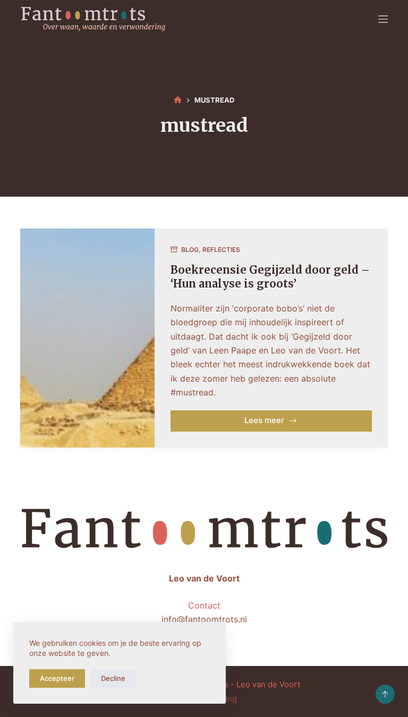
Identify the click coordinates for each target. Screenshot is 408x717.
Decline (113, 678)
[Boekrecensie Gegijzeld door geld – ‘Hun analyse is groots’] (87, 338)
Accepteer (57, 678)
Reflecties (221, 250)
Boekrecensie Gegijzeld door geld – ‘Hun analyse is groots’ (270, 276)
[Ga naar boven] (385, 694)
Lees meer (283, 423)
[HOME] (178, 101)
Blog (190, 250)
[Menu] (383, 19)
